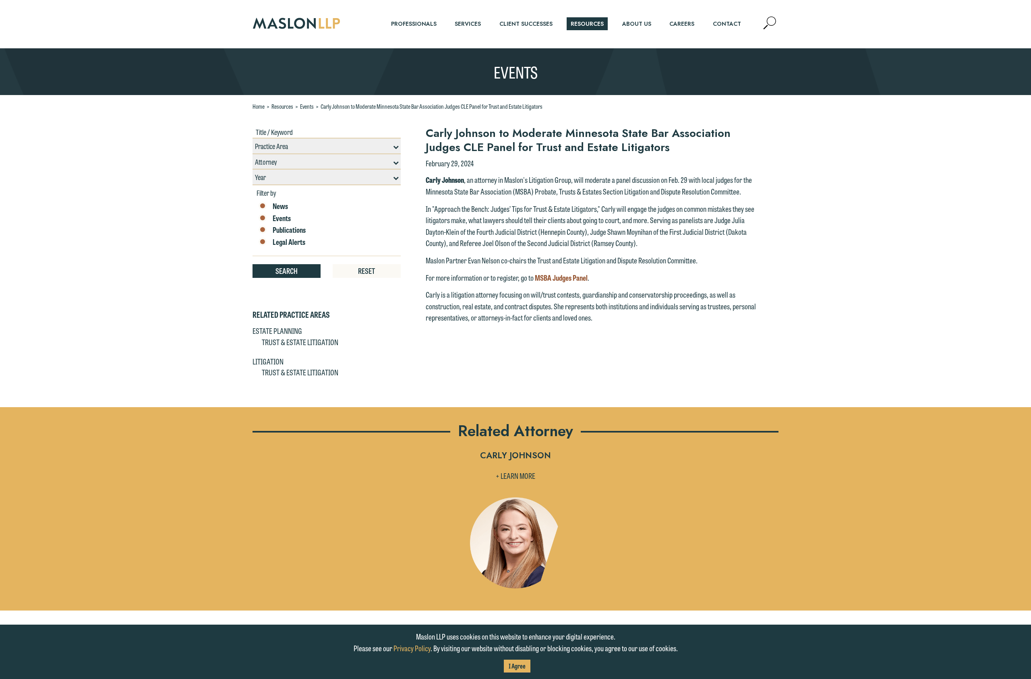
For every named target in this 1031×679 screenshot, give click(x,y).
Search (286, 270)
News (280, 206)
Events (307, 106)
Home (259, 106)
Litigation (268, 361)
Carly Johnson (515, 456)
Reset (366, 270)
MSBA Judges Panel (561, 277)
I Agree (517, 666)
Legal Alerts (289, 242)
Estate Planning (277, 330)
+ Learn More (515, 475)
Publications (289, 230)
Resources (282, 106)
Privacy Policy (412, 648)
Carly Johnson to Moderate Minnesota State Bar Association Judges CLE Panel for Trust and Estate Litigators (431, 106)
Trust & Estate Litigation (300, 342)
